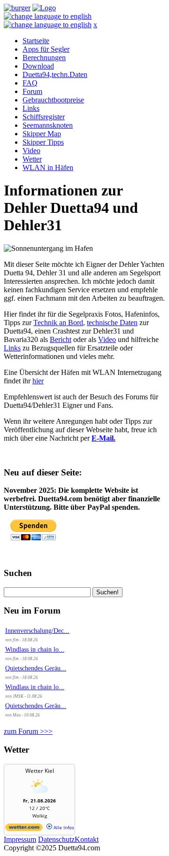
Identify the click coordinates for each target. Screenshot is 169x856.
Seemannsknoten (48, 125)
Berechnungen (44, 58)
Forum (32, 91)
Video (31, 151)
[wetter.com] (24, 829)
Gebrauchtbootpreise (53, 100)
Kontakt (87, 839)
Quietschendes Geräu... (35, 668)
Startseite (36, 41)
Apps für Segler (46, 49)
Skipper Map (42, 134)
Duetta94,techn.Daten (55, 74)
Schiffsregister (44, 117)
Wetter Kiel (39, 771)
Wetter (32, 159)
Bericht (60, 339)
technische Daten (112, 323)
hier (38, 381)
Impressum (20, 839)
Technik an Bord (58, 323)
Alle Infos (63, 827)
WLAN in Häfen (48, 167)
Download (38, 66)
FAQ (30, 83)
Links (31, 108)
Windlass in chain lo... (34, 649)
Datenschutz (56, 839)
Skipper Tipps (43, 142)
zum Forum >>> (28, 731)
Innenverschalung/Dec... (37, 630)
